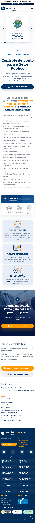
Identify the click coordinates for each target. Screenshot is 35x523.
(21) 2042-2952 (6, 479)
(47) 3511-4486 (23, 485)
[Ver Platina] (7, 42)
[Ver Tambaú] (3, 42)
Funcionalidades (23, 440)
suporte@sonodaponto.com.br (11, 405)
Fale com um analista (19, 87)
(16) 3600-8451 (6, 474)
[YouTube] (22, 451)
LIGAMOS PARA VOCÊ (9, 444)
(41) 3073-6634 (6, 485)
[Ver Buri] (20, 42)
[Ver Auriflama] (11, 42)
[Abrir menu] (32, 8)
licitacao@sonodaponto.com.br (12, 410)
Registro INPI (4, 502)
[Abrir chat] (30, 518)
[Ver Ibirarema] (33, 42)
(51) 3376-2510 (6, 491)
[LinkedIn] (31, 451)
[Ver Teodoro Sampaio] (5, 42)
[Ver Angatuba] (1, 42)
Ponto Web (21, 438)
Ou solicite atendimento (19, 374)
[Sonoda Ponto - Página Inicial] (8, 8)
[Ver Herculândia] (30, 42)
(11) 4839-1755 (23, 462)
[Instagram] (13, 451)
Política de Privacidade (17, 518)
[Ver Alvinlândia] (17, 42)
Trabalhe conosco (6, 500)
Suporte (3, 498)
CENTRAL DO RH (18, 3)
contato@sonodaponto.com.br (11, 420)
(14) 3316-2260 (6, 468)
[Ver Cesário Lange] (10, 42)
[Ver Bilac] (13, 42)
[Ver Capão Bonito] (21, 42)
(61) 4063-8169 (23, 491)
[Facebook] (3, 451)
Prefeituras (21, 446)
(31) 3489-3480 (23, 479)
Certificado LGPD (6, 504)
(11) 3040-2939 (17, 388)
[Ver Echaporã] (24, 42)
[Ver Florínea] (27, 42)
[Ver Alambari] (14, 42)
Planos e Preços (22, 442)
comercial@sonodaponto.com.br (12, 415)
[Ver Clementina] (23, 42)
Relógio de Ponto (23, 444)
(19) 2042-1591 (23, 474)
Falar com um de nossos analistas (19, 368)
